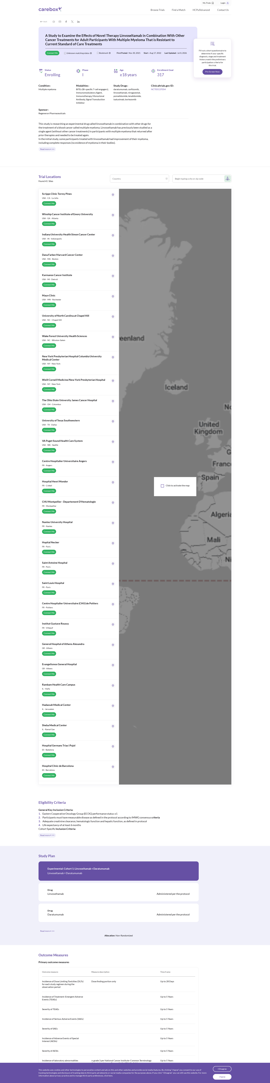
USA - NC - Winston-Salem (53, 340)
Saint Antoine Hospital (54, 562)
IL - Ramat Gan (48, 729)
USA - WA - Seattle (50, 445)
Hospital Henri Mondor (55, 481)
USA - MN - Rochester (51, 299)
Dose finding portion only (103, 981)
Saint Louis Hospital (53, 582)
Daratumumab (56, 914)
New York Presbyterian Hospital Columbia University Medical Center (72, 358)
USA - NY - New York (51, 363)
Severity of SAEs (50, 1028)
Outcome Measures (53, 955)
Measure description (100, 972)
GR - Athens (47, 648)
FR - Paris (46, 546)
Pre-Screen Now (212, 71)
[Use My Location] (227, 178)
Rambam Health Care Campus (58, 684)
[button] (208, 3)
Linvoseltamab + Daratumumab (65, 873)
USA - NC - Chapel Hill (52, 320)
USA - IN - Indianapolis (52, 238)
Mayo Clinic (48, 295)
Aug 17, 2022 (155, 53)
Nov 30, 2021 (134, 53)
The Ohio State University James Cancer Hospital (69, 400)
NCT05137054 (158, 89)
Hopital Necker (50, 542)
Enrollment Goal (165, 70)
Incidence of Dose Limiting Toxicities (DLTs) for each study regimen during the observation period (63, 984)
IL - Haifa (46, 689)
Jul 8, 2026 (182, 53)
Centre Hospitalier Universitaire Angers (64, 461)
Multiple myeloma (47, 89)
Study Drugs (120, 85)
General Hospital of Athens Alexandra (63, 643)
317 (160, 74)
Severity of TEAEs (50, 1009)
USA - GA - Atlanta (50, 218)
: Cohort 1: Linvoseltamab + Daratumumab (78, 868)
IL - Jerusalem (48, 709)
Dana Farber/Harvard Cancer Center (62, 254)
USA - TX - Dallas (49, 424)
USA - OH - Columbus (51, 404)
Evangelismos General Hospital (59, 664)
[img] (53, 21)
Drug (50, 890)
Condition (44, 85)
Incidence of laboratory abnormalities (60, 1060)
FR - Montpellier (49, 506)
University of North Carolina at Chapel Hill (65, 315)
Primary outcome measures (54, 962)
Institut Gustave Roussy (55, 623)
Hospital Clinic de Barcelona (58, 765)
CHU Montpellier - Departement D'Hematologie (69, 501)
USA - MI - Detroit (50, 279)
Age (122, 70)
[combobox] (140, 179)
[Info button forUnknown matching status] (91, 53)
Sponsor (43, 109)
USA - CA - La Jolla (50, 198)
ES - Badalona (48, 750)
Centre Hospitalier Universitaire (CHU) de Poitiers (70, 603)
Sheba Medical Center (54, 725)
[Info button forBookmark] (110, 53)
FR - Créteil (47, 485)
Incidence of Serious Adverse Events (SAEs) (63, 1018)
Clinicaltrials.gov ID (162, 85)
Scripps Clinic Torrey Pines (57, 193)
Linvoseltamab (56, 893)
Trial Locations (50, 177)
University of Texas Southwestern (61, 420)
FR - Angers (47, 465)
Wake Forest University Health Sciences (64, 336)
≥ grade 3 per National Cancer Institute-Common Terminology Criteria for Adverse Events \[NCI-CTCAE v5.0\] (121, 1062)
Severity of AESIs (50, 1050)
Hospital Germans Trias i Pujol (58, 745)
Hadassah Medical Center (56, 704)
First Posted (122, 53)
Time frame (165, 972)
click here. (108, 1076)
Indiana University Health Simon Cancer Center (68, 234)
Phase (85, 70)
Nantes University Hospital (57, 522)
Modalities (82, 85)
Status (48, 70)
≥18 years (128, 74)
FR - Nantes (47, 526)
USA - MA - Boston (50, 259)
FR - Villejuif (47, 628)
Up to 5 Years (166, 996)
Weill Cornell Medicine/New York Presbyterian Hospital (73, 379)
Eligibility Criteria (52, 802)
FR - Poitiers (47, 607)
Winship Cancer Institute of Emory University (67, 214)
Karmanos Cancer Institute (57, 275)
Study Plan (47, 856)
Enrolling (52, 74)
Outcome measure (50, 972)
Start (146, 53)
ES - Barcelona (48, 770)
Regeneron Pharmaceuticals (52, 113)
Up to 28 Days (167, 981)
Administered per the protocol (173, 893)
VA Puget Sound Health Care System (62, 440)
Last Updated (170, 53)
